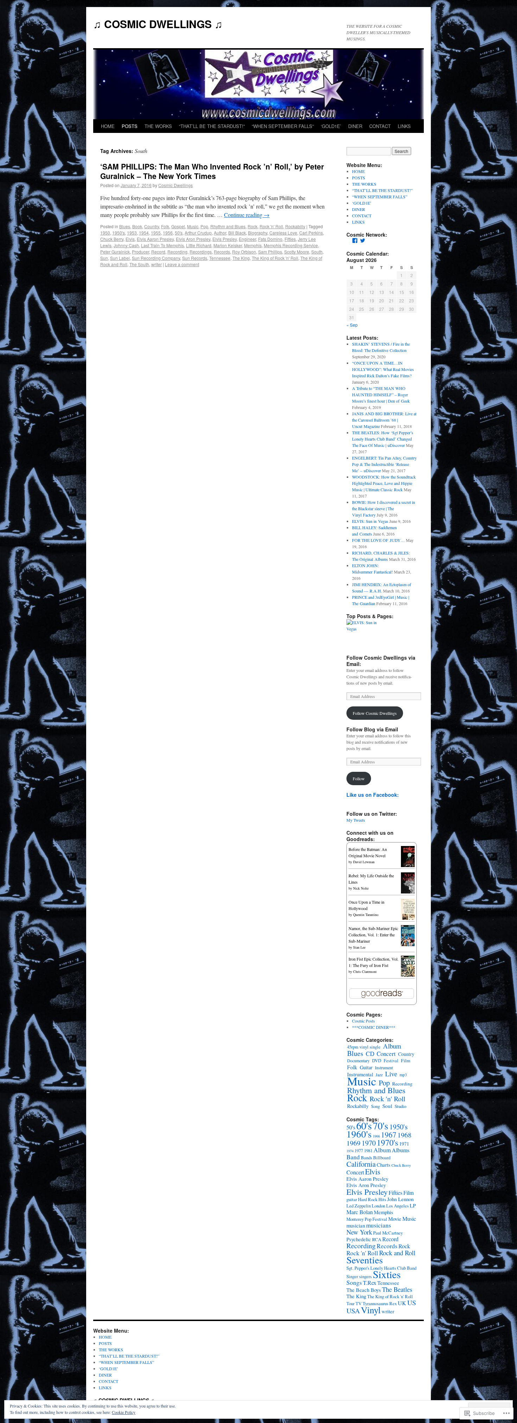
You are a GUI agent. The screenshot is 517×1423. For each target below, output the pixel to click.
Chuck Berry (111, 239)
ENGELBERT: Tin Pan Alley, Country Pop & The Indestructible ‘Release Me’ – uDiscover (384, 464)
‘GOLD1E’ (331, 126)
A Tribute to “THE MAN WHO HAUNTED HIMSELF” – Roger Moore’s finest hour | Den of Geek (381, 394)
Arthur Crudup (198, 233)
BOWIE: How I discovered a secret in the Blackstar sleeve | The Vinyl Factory (383, 508)
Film (405, 1060)
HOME (108, 126)
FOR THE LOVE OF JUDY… (378, 540)
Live (391, 1073)
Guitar (366, 1067)
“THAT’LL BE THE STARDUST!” (212, 126)
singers (365, 1276)
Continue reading (246, 214)
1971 (404, 1143)
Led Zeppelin (358, 1206)
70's (380, 1125)
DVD (376, 1060)
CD (370, 1054)
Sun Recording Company (156, 258)
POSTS (130, 126)
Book (137, 226)
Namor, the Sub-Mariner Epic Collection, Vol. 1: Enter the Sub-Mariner (373, 934)
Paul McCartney (388, 1233)
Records (222, 252)
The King (241, 258)
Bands (366, 1157)
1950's (118, 233)
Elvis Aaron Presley (155, 239)
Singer (352, 1276)
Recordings (201, 252)
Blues (124, 226)
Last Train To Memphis (162, 245)
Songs (354, 1282)
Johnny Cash (126, 245)
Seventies (364, 1259)
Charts (383, 1164)
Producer (140, 252)
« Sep (352, 325)
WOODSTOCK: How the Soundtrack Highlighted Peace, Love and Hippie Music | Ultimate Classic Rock (384, 483)
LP (413, 1205)
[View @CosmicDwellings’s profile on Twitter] (362, 240)
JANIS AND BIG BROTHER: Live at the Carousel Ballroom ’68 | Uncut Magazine (384, 420)
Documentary (358, 1060)
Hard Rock (367, 1199)
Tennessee (219, 258)
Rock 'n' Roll (271, 226)
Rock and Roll (397, 1252)
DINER (355, 126)
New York (359, 1232)
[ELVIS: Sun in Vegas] (363, 625)
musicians (378, 1225)
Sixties (387, 1274)
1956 (168, 233)
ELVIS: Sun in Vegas (370, 521)
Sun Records (194, 258)
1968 (404, 1135)
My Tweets (355, 820)
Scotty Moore (296, 252)
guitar (351, 1199)
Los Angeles (397, 1206)
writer (156, 264)
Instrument (384, 1067)
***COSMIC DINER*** (373, 1027)
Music (192, 226)
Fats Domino (270, 239)
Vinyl (371, 1309)
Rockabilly (295, 226)
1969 (353, 1143)
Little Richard (198, 245)
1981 (368, 1150)
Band (353, 1157)
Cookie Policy (123, 1412)
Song (375, 1106)
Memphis (253, 245)
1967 (388, 1134)
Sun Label (120, 258)
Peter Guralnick (115, 252)
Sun (104, 258)
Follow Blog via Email (372, 729)
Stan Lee (359, 947)
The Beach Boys (363, 1290)
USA (353, 1310)
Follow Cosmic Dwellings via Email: (380, 660)
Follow (359, 778)
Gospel (178, 226)
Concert (386, 1054)
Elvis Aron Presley (193, 239)
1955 (156, 233)
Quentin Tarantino (365, 914)
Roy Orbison (244, 252)
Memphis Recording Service (291, 245)
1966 (376, 1136)
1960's (359, 1133)
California (361, 1164)
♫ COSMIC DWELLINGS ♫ (158, 23)
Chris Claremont (365, 971)
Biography (257, 233)
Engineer (247, 239)
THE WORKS (158, 126)
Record (158, 252)
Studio (400, 1106)
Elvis (130, 239)
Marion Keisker (227, 245)
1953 (132, 233)
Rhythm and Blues (227, 226)
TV (359, 1303)
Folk (165, 226)
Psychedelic (358, 1239)
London (378, 1206)
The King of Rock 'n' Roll (275, 258)
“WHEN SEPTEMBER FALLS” (283, 126)
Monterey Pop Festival (366, 1219)
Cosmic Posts (363, 1021)
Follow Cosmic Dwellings (375, 713)
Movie (394, 1219)
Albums (400, 1150)
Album (392, 1045)
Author (220, 233)
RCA (376, 1239)
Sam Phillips (270, 252)
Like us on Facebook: (372, 794)
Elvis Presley (224, 239)
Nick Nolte (361, 888)
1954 (144, 233)
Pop (204, 226)
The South (139, 264)
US (411, 1302)
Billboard (381, 1157)
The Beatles (397, 1289)
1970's (387, 1142)
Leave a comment (182, 264)
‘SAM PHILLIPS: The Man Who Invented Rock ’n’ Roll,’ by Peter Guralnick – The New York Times (212, 171)
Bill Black (237, 233)
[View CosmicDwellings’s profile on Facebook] (355, 240)
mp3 (403, 1074)
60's (364, 1125)
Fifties (290, 239)
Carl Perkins (311, 233)
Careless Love (283, 233)
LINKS (404, 126)
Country (151, 226)
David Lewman (364, 861)
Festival (391, 1061)
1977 (359, 1150)
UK (402, 1303)
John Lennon (400, 1199)
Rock (252, 226)
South (317, 252)
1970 (369, 1143)
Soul (387, 1105)
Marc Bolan (359, 1212)
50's (179, 233)
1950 (105, 233)
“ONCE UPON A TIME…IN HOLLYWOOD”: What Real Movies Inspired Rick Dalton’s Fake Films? (383, 369)
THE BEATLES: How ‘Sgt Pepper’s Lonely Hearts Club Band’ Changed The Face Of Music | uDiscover (382, 439)
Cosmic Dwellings (175, 185)
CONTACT (380, 126)
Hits (382, 1199)
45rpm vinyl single (364, 1047)
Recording (177, 252)
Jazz (379, 1074)
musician (355, 1225)
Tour (350, 1303)
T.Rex (369, 1282)
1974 (349, 1150)
